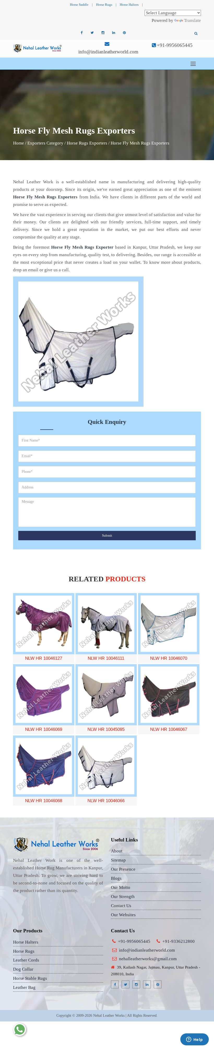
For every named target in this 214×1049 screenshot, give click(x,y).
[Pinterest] (124, 33)
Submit (107, 535)
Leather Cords (26, 960)
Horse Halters (129, 5)
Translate (192, 20)
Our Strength (123, 896)
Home (18, 143)
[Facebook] (81, 33)
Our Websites (123, 914)
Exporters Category (45, 143)
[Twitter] (92, 33)
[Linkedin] (113, 33)
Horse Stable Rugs (30, 978)
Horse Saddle (79, 5)
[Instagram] (103, 33)
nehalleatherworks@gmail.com (148, 958)
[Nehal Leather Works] (38, 48)
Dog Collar (23, 969)
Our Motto (120, 887)
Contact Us (121, 905)
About (116, 851)
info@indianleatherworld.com (108, 51)
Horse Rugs (104, 5)
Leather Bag (24, 987)
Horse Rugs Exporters (87, 143)
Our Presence (123, 869)
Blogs (116, 878)
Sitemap (118, 860)
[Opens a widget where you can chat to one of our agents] (194, 1039)
